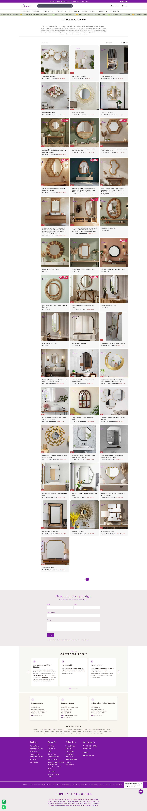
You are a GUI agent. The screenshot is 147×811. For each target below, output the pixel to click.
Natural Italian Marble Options (55, 768)
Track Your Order (53, 757)
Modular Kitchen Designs (53, 775)
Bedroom (36, 11)
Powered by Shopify (117, 784)
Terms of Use (34, 754)
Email (75, 604)
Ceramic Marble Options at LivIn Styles (56, 763)
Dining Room (60, 11)
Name (48, 604)
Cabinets (81, 799)
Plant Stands (61, 801)
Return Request (53, 759)
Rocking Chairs (72, 801)
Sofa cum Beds (72, 799)
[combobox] (55, 6)
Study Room (73, 11)
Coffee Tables (53, 799)
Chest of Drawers (93, 803)
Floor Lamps (60, 803)
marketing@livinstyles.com (69, 715)
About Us (33, 759)
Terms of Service (82, 639)
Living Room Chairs (83, 801)
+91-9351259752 (84, 1)
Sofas (55, 801)
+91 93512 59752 (36, 715)
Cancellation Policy (36, 757)
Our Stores (51, 771)
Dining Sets (63, 799)
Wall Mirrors (95, 801)
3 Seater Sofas (54, 805)
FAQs (49, 751)
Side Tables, (83, 803)
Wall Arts (95, 805)
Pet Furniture (115, 11)
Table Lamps (51, 803)
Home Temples (75, 805)
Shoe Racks (84, 805)
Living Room (47, 11)
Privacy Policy (73, 639)
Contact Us (34, 762)
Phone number (51, 612)
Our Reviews (52, 754)
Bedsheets (75, 803)
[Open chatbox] (141, 791)
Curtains (68, 803)
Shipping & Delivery (36, 748)
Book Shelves (89, 799)
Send (50, 635)
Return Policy (34, 746)
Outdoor (102, 11)
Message (49, 620)
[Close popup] (141, 783)
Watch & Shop (25, 11)
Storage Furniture (88, 11)
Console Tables (64, 805)
